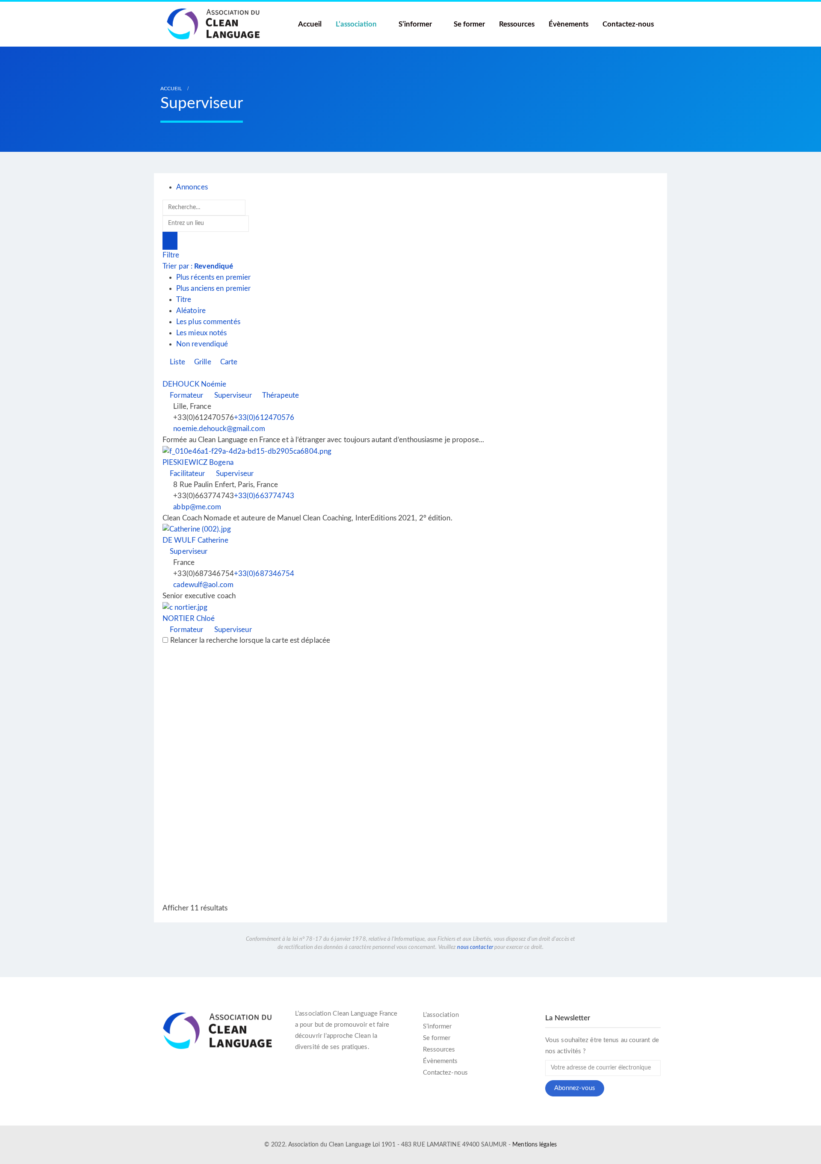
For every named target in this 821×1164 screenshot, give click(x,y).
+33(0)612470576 (264, 417)
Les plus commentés (208, 321)
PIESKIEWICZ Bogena (197, 462)
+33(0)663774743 (264, 495)
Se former (469, 24)
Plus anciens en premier (213, 288)
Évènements (568, 24)
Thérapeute (280, 395)
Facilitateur (186, 473)
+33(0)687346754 (264, 573)
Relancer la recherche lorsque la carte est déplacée (250, 640)
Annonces (192, 187)
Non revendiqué (202, 344)
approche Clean (348, 1036)
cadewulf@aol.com (203, 584)
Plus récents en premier (213, 277)
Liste (176, 362)
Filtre (171, 255)
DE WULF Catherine (195, 540)
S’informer (415, 24)
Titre (184, 299)
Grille (201, 362)
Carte (228, 362)
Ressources (517, 24)
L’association (356, 24)
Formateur (185, 395)
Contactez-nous (628, 24)
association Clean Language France (348, 1013)
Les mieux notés (201, 333)
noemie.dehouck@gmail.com (219, 428)
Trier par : (197, 266)
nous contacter (475, 947)
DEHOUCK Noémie (194, 384)
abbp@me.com (197, 507)
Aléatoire (191, 310)
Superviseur (231, 395)
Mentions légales (534, 1145)
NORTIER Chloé (188, 618)
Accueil (310, 24)
